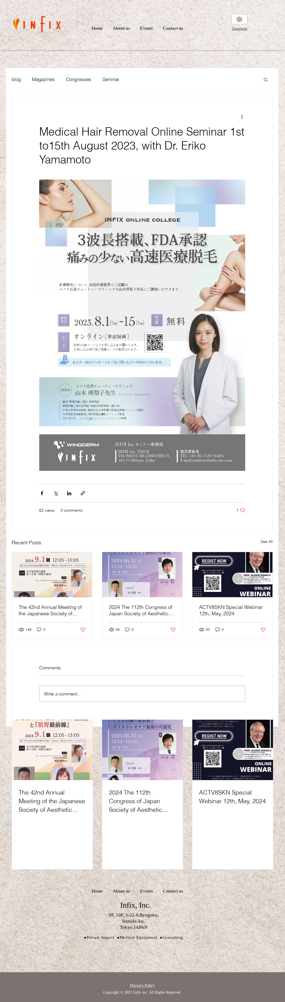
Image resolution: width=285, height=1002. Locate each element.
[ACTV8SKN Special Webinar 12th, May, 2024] (232, 574)
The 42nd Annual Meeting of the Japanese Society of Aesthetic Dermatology (50, 610)
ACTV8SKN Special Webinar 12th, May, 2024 (231, 610)
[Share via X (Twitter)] (55, 493)
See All (267, 541)
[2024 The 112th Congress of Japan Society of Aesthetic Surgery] (142, 574)
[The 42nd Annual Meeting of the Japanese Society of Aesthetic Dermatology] (52, 574)
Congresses (78, 79)
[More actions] (242, 116)
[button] (239, 28)
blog (16, 79)
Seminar (110, 79)
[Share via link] (82, 493)
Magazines (43, 79)
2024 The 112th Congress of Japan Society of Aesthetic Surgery (140, 610)
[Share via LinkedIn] (69, 493)
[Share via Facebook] (42, 493)
